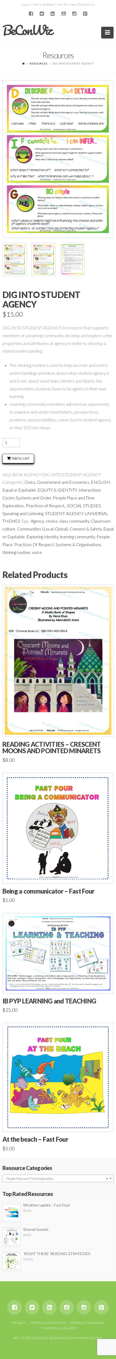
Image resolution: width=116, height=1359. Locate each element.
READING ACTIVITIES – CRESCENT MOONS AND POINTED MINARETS (51, 748)
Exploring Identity (42, 536)
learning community (77, 536)
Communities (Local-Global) (42, 528)
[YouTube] (63, 13)
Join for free (66, 4)
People (103, 536)
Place (7, 544)
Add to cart (20, 458)
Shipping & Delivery (60, 1328)
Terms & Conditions (48, 1322)
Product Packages (87, 1322)
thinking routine (16, 552)
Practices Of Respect (34, 544)
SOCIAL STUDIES (84, 505)
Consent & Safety (86, 528)
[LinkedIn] (52, 13)
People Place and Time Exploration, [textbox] (56, 1179)
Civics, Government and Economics (57, 482)
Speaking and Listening (22, 513)
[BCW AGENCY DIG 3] (72, 259)
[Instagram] (74, 13)
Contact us (86, 4)
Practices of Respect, (45, 505)
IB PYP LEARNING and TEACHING (49, 1001)
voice (37, 552)
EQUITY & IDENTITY (57, 489)
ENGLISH (100, 482)
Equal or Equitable (19, 489)
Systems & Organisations (78, 544)
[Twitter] (41, 13)
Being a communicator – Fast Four (48, 891)
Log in (26, 4)
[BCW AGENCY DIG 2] (43, 259)
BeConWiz (27, 30)
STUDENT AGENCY (64, 513)
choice (52, 520)
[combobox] (58, 1178)
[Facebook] (30, 13)
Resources (38, 63)
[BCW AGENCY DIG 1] (58, 159)
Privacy (19, 1322)
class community (74, 520)
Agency (37, 520)
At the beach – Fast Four (35, 1139)
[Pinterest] (85, 13)
